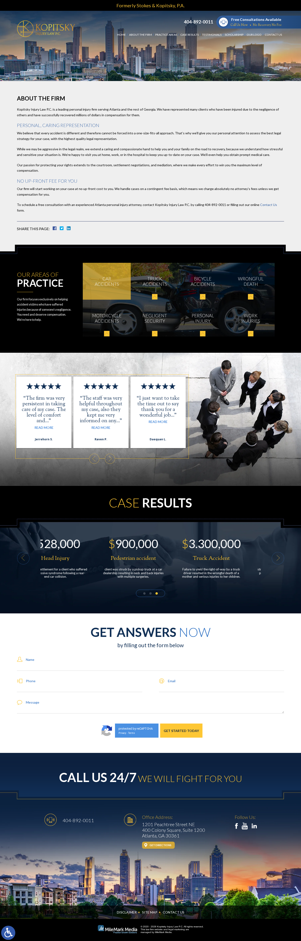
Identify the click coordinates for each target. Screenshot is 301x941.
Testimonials (212, 34)
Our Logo (254, 34)
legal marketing (176, 929)
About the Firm (140, 34)
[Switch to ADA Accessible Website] (8, 933)
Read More (45, 428)
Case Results (189, 34)
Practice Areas (166, 34)
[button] (94, 458)
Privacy (122, 733)
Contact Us (273, 34)
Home (121, 34)
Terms (131, 733)
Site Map (149, 912)
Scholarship (234, 34)
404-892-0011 (198, 21)
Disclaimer (127, 912)
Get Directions (160, 845)
